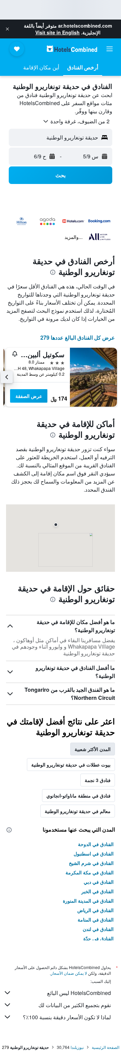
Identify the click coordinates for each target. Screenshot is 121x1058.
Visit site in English (57, 32)
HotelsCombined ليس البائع (79, 993)
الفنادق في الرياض (95, 910)
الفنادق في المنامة (96, 919)
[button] (7, 29)
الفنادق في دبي (99, 881)
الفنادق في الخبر (97, 891)
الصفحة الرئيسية (105, 1047)
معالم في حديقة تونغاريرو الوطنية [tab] (78, 811)
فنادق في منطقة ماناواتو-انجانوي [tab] (78, 795)
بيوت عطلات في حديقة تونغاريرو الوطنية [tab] (71, 764)
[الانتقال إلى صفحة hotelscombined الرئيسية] (72, 48)
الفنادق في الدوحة (96, 844)
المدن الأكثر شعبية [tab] (93, 749)
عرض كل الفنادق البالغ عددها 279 (77, 337)
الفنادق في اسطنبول (94, 853)
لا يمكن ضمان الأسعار (69, 973)
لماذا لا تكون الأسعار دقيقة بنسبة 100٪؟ (67, 1017)
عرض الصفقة (28, 396)
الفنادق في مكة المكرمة (90, 872)
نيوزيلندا (77, 1047)
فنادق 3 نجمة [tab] (98, 780)
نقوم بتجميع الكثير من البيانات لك (74, 1005)
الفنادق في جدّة (98, 938)
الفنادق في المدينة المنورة (88, 900)
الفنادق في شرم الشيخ (91, 863)
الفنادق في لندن (98, 929)
